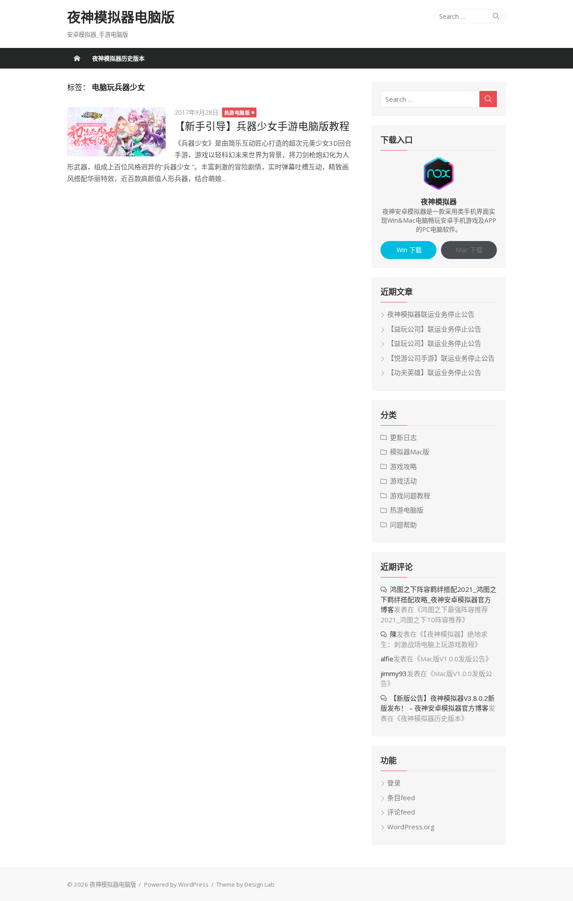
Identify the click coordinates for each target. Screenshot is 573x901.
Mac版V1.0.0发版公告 (452, 658)
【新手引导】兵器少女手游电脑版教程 (262, 126)
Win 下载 (408, 250)
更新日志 (403, 437)
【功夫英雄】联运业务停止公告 (434, 372)
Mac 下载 (469, 250)
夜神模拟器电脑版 (121, 17)
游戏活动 (403, 480)
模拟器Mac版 (409, 451)
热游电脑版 (237, 112)
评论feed (401, 811)
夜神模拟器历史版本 (118, 58)
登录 (394, 782)
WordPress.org (411, 826)
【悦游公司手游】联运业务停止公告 (441, 358)
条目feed (401, 797)
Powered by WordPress (176, 884)
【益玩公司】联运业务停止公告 (434, 328)
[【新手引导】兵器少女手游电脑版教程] (116, 131)
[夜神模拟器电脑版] (77, 58)
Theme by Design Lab (245, 884)
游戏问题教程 (410, 495)
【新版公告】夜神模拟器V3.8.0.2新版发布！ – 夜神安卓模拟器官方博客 (438, 703)
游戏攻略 (403, 466)
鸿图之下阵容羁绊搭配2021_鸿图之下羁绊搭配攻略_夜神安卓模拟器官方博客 (438, 599)
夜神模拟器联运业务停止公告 (431, 314)
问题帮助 (403, 524)
